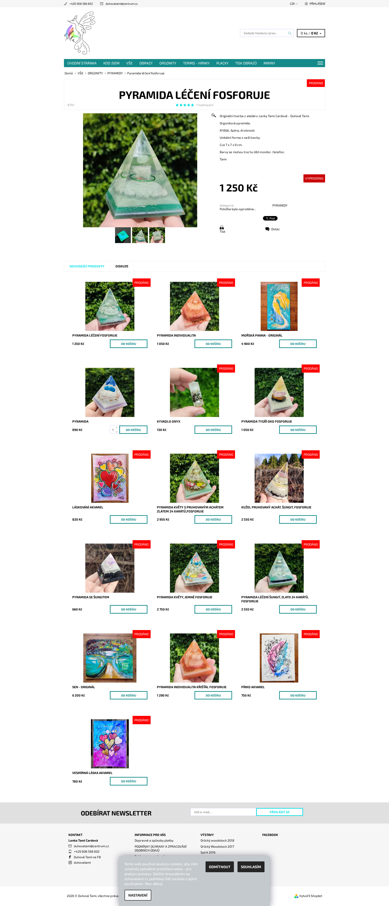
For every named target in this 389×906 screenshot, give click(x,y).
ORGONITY (167, 63)
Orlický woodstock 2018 (217, 840)
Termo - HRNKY (196, 63)
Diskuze (121, 266)
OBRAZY (146, 63)
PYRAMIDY (279, 205)
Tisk (222, 231)
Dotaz (275, 229)
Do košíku (128, 344)
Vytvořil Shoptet (310, 896)
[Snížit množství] (117, 432)
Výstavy (207, 835)
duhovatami (82, 862)
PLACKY (222, 63)
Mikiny (269, 63)
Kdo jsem (111, 63)
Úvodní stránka (82, 63)
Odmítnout (220, 867)
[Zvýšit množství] (117, 428)
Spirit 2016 (208, 852)
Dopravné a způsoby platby (154, 840)
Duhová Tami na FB (87, 857)
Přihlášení (317, 3)
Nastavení (137, 895)
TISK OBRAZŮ (246, 63)
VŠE (129, 63)
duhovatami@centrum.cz (122, 3)
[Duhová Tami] (80, 32)
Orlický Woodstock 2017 (217, 846)
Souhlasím (251, 867)
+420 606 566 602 (81, 3)
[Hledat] (290, 33)
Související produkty (87, 266)
